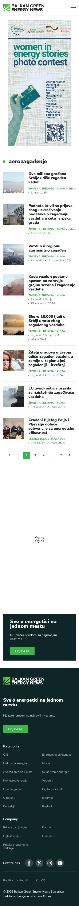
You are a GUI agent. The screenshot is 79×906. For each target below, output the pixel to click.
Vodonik (47, 780)
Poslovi (47, 806)
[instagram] (50, 863)
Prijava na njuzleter (15, 827)
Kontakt (47, 827)
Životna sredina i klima (46, 189)
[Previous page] (9, 455)
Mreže (46, 763)
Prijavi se (22, 651)
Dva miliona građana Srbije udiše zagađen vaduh (47, 178)
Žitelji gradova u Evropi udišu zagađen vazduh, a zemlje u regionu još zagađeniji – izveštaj (50, 358)
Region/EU (37, 260)
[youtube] (60, 863)
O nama (47, 836)
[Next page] (70, 455)
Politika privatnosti (15, 880)
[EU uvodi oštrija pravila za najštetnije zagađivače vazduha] (13, 396)
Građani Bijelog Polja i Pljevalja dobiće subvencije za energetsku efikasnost (51, 426)
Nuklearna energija (15, 780)
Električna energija (15, 763)
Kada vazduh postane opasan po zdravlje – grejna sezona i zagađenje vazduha (51, 282)
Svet (56, 335)
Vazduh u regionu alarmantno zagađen (47, 248)
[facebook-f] (29, 863)
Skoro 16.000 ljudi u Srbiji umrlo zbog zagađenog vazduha (47, 320)
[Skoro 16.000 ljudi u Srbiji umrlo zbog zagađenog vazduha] (13, 324)
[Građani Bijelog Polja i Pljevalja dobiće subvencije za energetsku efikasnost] (13, 428)
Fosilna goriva (12, 789)
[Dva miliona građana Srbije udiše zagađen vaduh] (13, 182)
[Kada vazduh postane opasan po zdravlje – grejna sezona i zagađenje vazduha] (13, 284)
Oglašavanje (11, 836)
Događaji (9, 806)
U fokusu (9, 798)
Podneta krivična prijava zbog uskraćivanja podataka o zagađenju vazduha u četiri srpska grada (50, 214)
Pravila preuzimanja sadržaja (15, 846)
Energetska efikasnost (46, 439)
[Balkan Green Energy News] (23, 7)
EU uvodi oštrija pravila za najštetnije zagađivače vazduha (51, 392)
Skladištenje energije (55, 772)
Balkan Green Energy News (32, 892)
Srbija (72, 188)
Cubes (47, 896)
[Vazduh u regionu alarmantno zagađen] (13, 254)
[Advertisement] (39, 537)
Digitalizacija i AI (52, 789)
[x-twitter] (39, 863)
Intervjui (47, 798)
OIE (5, 754)
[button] (73, 8)
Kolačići (41, 880)
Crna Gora (37, 443)
